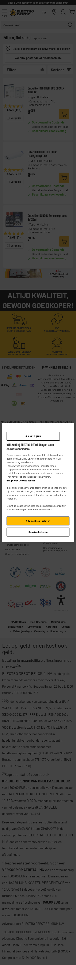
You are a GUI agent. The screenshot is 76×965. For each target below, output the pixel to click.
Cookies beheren (38, 532)
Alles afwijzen (33, 436)
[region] (38, 482)
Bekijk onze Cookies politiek (21, 480)
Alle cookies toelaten (38, 520)
